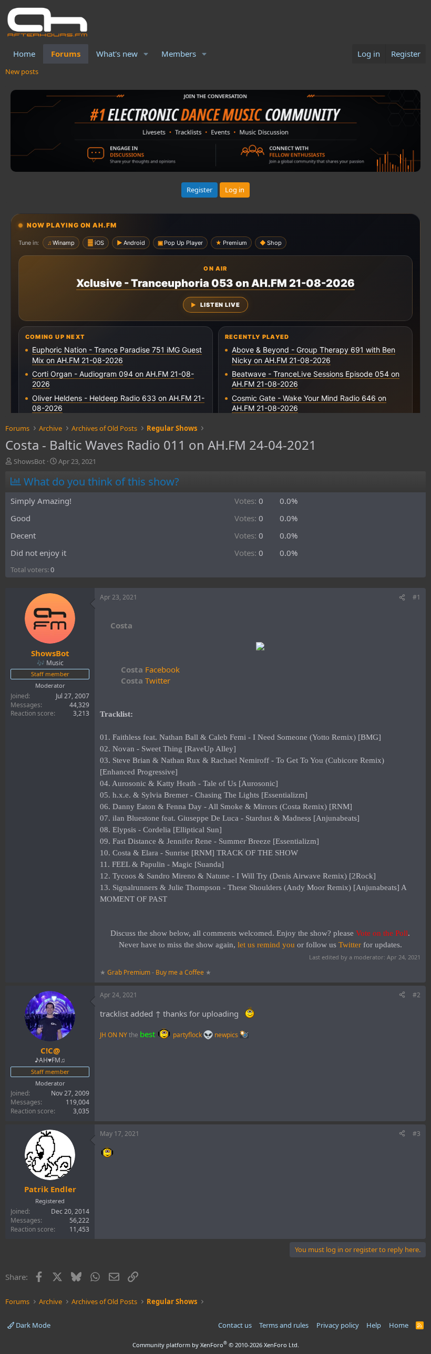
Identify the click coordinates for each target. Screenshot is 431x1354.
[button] (146, 54)
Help (373, 1325)
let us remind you (266, 944)
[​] (260, 647)
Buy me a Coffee (180, 972)
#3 (416, 1133)
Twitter (145, 680)
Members (178, 53)
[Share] (402, 598)
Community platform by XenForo (215, 1345)
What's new (117, 53)
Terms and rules (284, 1325)
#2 (416, 994)
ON (112, 1034)
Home (24, 53)
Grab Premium (129, 972)
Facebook (150, 669)
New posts (21, 71)
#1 (416, 597)
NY (123, 1034)
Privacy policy (337, 1325)
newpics (227, 1034)
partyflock (188, 1034)
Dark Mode (32, 1325)
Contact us (235, 1325)
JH (103, 1034)
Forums (65, 53)
